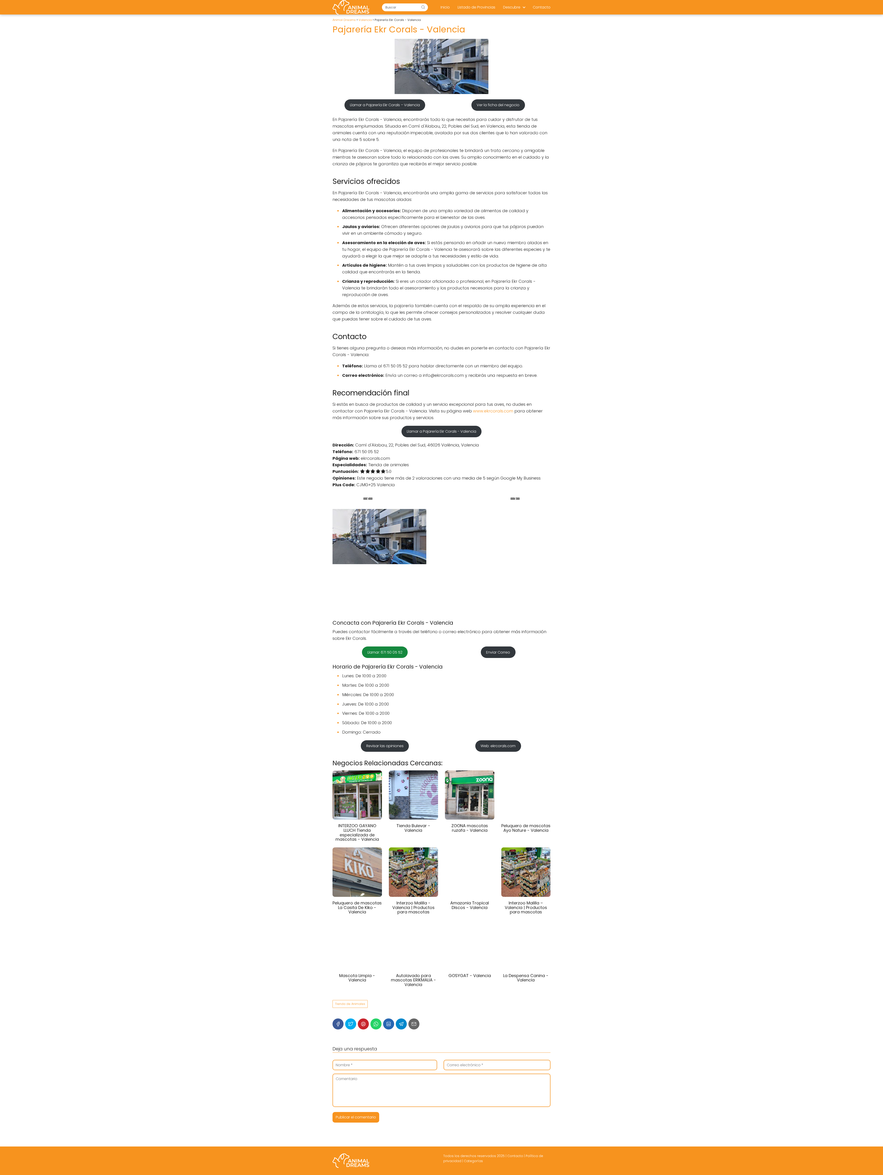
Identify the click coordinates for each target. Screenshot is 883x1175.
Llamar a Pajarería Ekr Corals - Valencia (441, 431)
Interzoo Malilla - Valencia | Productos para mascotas (413, 907)
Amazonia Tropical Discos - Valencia (469, 905)
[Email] (413, 1023)
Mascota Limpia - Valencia (357, 978)
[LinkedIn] (388, 1023)
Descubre (511, 7)
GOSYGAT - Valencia (469, 975)
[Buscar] (423, 7)
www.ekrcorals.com (493, 411)
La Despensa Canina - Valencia (525, 978)
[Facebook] (338, 1023)
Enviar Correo (498, 652)
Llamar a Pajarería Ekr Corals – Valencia (385, 105)
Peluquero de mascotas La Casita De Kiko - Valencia (357, 907)
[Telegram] (401, 1023)
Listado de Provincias (476, 7)
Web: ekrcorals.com (498, 746)
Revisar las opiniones (385, 746)
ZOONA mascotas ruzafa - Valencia (469, 828)
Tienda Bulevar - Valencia (413, 828)
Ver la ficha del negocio (498, 105)
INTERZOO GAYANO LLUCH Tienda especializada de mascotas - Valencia (357, 832)
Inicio (445, 7)
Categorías (473, 1161)
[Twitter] (350, 1023)
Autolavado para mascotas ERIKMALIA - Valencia (413, 980)
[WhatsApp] (375, 1023)
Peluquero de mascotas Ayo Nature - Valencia (525, 828)
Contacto (541, 7)
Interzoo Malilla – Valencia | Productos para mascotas (526, 907)
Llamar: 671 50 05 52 (384, 652)
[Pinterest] (363, 1023)
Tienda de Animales (350, 1004)
